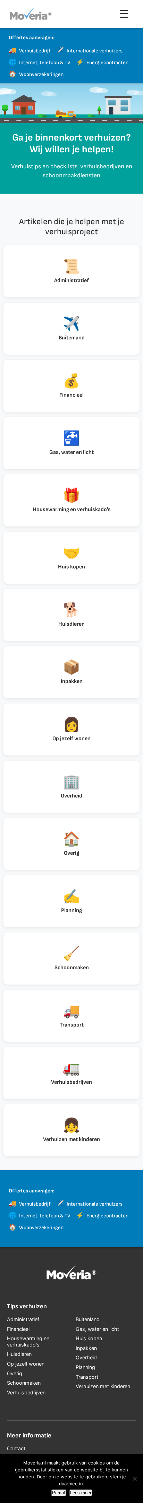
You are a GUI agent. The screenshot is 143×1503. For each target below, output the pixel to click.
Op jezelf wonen (25, 1364)
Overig (14, 1373)
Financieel (18, 1329)
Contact (16, 1448)
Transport (87, 1377)
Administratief (23, 1319)
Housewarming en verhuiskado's (28, 1341)
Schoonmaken (24, 1383)
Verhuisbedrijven (26, 1392)
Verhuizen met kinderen (103, 1386)
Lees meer (80, 1492)
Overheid (86, 1357)
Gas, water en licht (97, 1329)
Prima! (58, 1492)
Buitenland (88, 1319)
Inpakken (86, 1348)
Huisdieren (19, 1354)
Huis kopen (89, 1338)
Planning (85, 1367)
